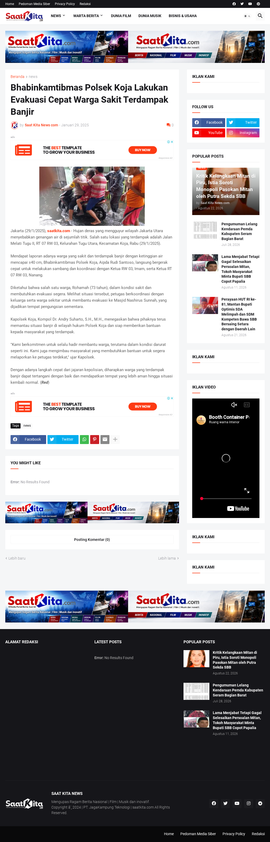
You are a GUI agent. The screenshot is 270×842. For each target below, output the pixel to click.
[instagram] (248, 803)
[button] (247, 16)
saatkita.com (58, 230)
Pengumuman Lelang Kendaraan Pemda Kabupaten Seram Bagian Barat (239, 231)
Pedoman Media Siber (34, 4)
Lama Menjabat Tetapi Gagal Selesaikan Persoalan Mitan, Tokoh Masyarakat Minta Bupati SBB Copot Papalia (240, 269)
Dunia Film (121, 16)
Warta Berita (86, 16)
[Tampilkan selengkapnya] (115, 439)
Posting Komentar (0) (92, 539)
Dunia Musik (149, 16)
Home (9, 4)
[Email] (104, 439)
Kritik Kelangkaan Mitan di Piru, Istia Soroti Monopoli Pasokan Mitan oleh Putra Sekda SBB (235, 660)
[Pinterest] (94, 439)
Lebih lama (167, 558)
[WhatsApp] (84, 439)
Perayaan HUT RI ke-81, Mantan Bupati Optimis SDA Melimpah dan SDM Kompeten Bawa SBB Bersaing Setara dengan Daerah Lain (239, 314)
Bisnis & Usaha (183, 16)
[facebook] (234, 4)
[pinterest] (258, 4)
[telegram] (260, 803)
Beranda (18, 77)
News (56, 16)
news (33, 77)
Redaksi (85, 4)
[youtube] (250, 4)
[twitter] (242, 4)
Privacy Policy (65, 4)
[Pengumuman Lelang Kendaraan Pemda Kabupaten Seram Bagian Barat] (205, 230)
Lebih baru (17, 558)
